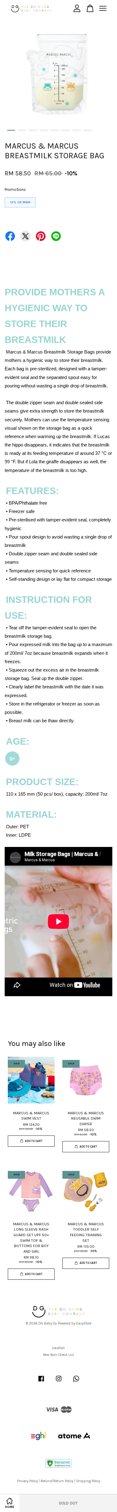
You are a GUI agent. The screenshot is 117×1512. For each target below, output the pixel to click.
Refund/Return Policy (57, 1481)
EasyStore (83, 1323)
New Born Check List (58, 1355)
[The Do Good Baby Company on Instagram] (58, 1382)
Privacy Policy (27, 1481)
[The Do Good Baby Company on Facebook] (41, 1382)
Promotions (15, 189)
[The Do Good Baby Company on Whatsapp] (76, 1382)
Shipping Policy (88, 1481)
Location (58, 1348)
